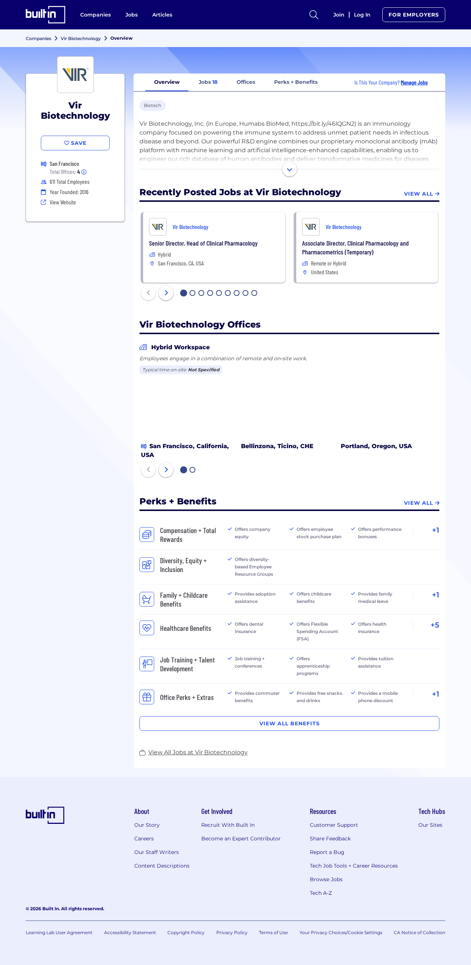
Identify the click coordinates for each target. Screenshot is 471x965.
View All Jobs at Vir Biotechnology (198, 752)
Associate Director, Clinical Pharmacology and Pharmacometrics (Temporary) (355, 247)
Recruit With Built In (228, 825)
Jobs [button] (208, 82)
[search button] (314, 15)
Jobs (131, 14)
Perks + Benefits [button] (296, 82)
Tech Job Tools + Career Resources (354, 865)
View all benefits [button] (289, 723)
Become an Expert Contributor (241, 838)
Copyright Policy (186, 932)
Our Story (147, 825)
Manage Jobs (414, 82)
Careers (144, 838)
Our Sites (430, 825)
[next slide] (166, 293)
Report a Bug (327, 852)
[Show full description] (289, 169)
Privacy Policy (232, 932)
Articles (162, 14)
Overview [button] (167, 82)
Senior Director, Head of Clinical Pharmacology (203, 243)
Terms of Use (273, 932)
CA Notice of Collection (419, 932)
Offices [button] (246, 82)
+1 (435, 530)
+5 (435, 625)
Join (338, 14)
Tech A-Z (321, 893)
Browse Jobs (326, 879)
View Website (63, 202)
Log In (362, 14)
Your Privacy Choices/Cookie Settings (341, 932)
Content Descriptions (162, 865)
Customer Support (334, 825)
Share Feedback (330, 838)
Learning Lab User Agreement (59, 932)
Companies (95, 14)
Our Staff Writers (156, 852)
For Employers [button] (414, 14)
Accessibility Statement (130, 932)
